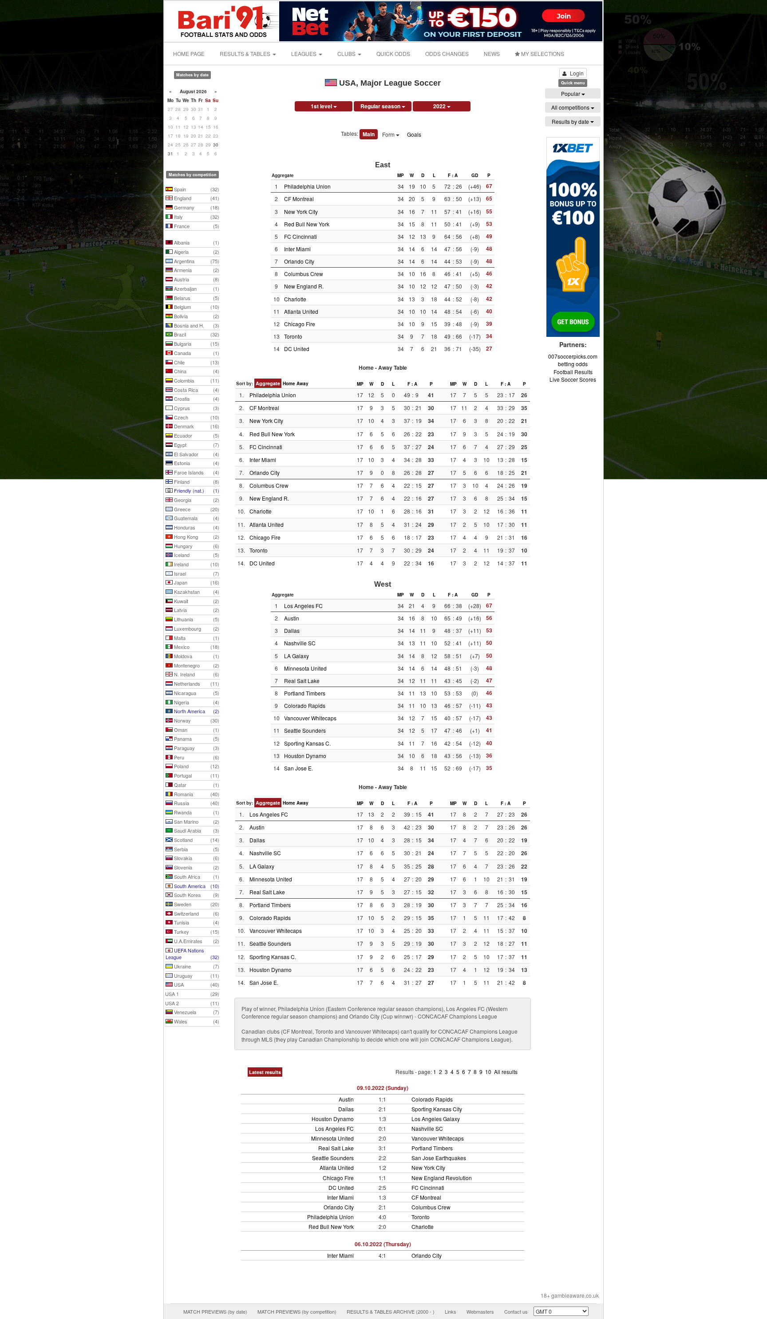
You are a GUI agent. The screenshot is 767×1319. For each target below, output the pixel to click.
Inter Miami (297, 249)
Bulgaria (196, 343)
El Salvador (196, 454)
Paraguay (196, 747)
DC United (296, 348)
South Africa (196, 876)
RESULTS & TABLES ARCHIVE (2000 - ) (391, 1311)
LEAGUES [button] (304, 53)
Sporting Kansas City (436, 1109)
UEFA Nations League (192, 954)
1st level (322, 106)
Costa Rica (196, 389)
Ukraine (196, 966)
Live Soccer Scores (573, 379)
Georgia (196, 499)
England (196, 197)
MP (400, 175)
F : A (453, 175)
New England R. (304, 286)
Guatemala (196, 517)
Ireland (196, 564)
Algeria (196, 251)
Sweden (196, 904)
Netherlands (196, 683)
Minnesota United (305, 668)
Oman (196, 729)
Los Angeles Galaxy (435, 1118)
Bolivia (196, 316)
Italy (196, 216)
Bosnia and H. (196, 325)
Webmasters (480, 1311)
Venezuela (196, 1011)
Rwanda (196, 812)
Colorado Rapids (304, 705)
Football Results (573, 371)
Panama (196, 738)
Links (450, 1311)
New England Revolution (441, 1177)
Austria (196, 279)
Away (302, 383)
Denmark (196, 426)
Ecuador (196, 435)
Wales (196, 1021)
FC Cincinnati (300, 236)
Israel (196, 573)
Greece (196, 509)
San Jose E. (298, 768)
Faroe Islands (196, 472)
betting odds (573, 363)
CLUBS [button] (347, 53)
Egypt (196, 444)
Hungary (196, 545)
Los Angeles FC (303, 605)
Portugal (196, 775)
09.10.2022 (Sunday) (382, 1088)
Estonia (196, 462)
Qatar (196, 784)
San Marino (196, 821)
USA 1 (192, 993)
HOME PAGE (189, 53)
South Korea (196, 894)
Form (389, 134)
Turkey (196, 931)
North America (196, 711)
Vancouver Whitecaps (310, 718)
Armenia (196, 269)
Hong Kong (196, 536)
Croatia (196, 398)
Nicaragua (196, 692)
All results (506, 1071)
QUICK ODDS (393, 53)
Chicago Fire (299, 324)
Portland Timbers (304, 693)
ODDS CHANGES (447, 53)
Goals (414, 134)
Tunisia (196, 922)
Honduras (196, 527)
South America (196, 885)
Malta (196, 637)
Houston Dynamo (305, 755)
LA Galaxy (296, 656)
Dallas (292, 630)
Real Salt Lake (302, 680)
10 (489, 1071)
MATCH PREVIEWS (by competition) (296, 1311)
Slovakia (196, 857)
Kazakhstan (196, 591)
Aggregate (268, 383)
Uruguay (196, 975)
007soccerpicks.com (572, 356)
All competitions (571, 107)
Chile (196, 362)
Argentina (196, 261)
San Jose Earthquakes (438, 1157)
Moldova (196, 656)
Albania (196, 242)
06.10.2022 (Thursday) (383, 1244)
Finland (196, 481)
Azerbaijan (196, 288)
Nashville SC (300, 643)
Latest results (265, 1072)
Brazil (196, 334)
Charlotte (295, 299)
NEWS (492, 53)
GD (474, 175)
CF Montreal (299, 198)
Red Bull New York (306, 224)
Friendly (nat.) (196, 490)
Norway (196, 720)
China (196, 371)
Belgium (196, 306)
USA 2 (192, 1003)
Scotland (196, 839)
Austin (291, 618)
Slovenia (196, 867)
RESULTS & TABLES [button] (246, 53)
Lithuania (196, 619)
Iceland (196, 554)
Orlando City (299, 261)
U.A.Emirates (196, 940)
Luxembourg (196, 628)
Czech (196, 417)
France (196, 225)
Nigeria (196, 702)
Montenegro (196, 665)
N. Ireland (196, 674)
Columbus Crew (303, 273)
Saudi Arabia (196, 830)
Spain (196, 189)
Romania (196, 794)
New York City (301, 211)
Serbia (196, 849)
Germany (196, 207)
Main (369, 134)
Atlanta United (301, 311)
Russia (196, 802)
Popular (571, 93)
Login (577, 73)
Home (289, 383)
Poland (196, 766)
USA (196, 984)
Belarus (196, 297)
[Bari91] (222, 20)
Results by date (571, 121)
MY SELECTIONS (542, 53)
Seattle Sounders (305, 730)
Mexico (196, 646)
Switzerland (196, 913)
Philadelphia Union (307, 186)
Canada (196, 352)
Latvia (196, 609)
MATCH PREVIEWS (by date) (215, 1311)
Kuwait (196, 600)
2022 (440, 106)
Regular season (381, 106)
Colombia (196, 380)
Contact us (516, 1311)
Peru (196, 757)
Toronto (293, 336)
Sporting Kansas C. (307, 743)
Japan (196, 582)
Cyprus (196, 407)
